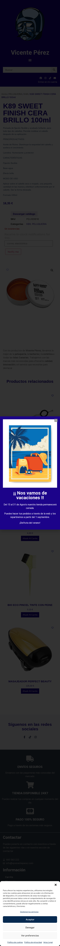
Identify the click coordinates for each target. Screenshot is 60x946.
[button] (55, 884)
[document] (30, 473)
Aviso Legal (48, 942)
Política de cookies (15, 942)
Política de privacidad (33, 942)
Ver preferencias (30, 935)
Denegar (30, 927)
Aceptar (30, 919)
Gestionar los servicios (29, 912)
